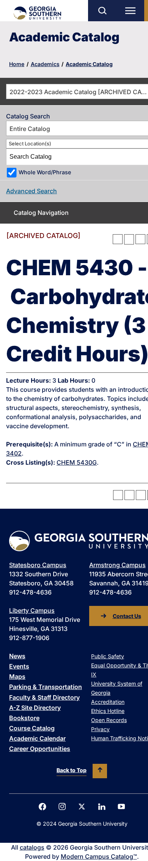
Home (16, 64)
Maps (17, 676)
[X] (82, 806)
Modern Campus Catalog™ (99, 856)
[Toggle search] (102, 10)
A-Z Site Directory (35, 707)
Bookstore (24, 718)
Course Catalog (32, 728)
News (17, 656)
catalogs (32, 847)
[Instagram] (62, 806)
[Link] (37, 13)
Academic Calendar (37, 738)
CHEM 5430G (77, 462)
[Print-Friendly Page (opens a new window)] (140, 239)
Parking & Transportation (45, 687)
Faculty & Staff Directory (44, 697)
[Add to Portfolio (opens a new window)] (118, 239)
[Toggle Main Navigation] (132, 10)
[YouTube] (121, 806)
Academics (45, 64)
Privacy (100, 729)
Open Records (109, 720)
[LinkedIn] (101, 806)
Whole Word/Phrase (45, 172)
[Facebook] (42, 807)
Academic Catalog (89, 64)
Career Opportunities (39, 748)
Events (19, 666)
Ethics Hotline (107, 711)
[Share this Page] (129, 239)
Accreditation (107, 702)
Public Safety (107, 656)
